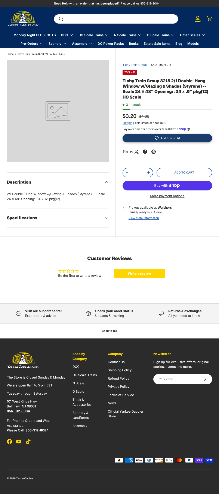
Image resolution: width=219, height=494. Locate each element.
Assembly (80, 426)
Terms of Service (121, 395)
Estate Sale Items (157, 44)
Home (10, 54)
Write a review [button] (139, 273)
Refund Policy (118, 378)
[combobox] (116, 19)
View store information (144, 218)
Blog (178, 44)
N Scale (78, 383)
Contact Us (116, 362)
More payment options (167, 196)
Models (193, 44)
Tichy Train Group (135, 64)
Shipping (128, 122)
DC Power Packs (111, 44)
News (112, 403)
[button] (209, 19)
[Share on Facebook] (145, 151)
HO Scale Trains (85, 375)
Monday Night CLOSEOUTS (34, 35)
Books (134, 44)
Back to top (109, 330)
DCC (76, 367)
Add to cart (184, 172)
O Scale (78, 391)
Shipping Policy (120, 370)
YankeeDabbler (25, 478)
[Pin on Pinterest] (153, 151)
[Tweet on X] (136, 151)
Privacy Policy (118, 387)
